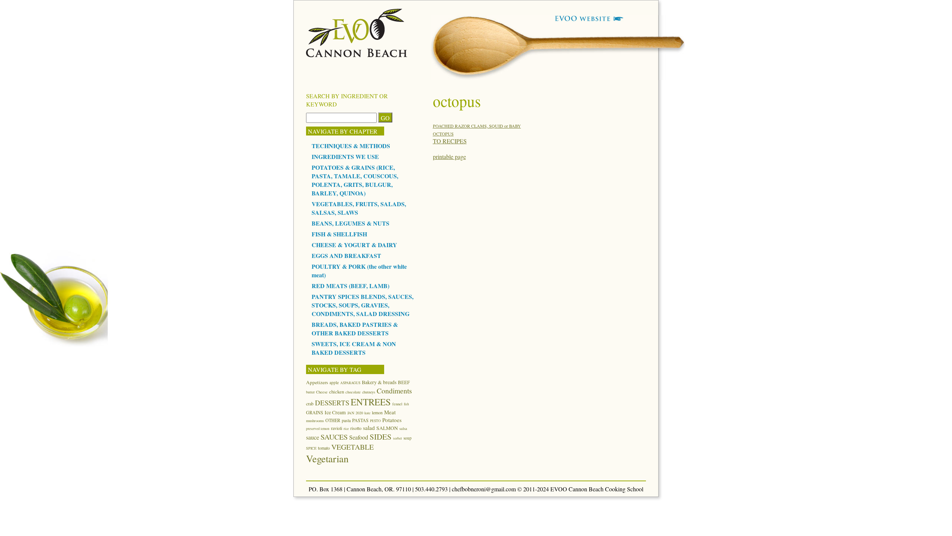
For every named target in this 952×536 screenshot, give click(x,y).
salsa (403, 428)
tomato (324, 448)
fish (406, 404)
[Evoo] (357, 55)
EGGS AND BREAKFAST (346, 255)
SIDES (381, 436)
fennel (397, 403)
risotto (355, 428)
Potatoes (392, 420)
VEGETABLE (352, 447)
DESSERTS (332, 402)
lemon (377, 412)
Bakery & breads (379, 382)
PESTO (375, 420)
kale (367, 413)
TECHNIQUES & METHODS (351, 145)
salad (369, 427)
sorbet (397, 438)
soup (407, 438)
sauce (312, 437)
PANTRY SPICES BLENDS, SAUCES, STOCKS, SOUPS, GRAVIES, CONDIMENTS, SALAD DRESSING (363, 305)
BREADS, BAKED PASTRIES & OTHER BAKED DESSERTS (355, 328)
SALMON (387, 428)
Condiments (394, 391)
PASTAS (360, 420)
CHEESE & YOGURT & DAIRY (354, 244)
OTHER (332, 420)
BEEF (404, 382)
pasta (346, 420)
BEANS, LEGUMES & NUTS (350, 223)
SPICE (311, 448)
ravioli (336, 428)
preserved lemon (317, 428)
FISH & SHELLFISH (339, 234)
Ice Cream (335, 412)
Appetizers (317, 382)
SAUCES (334, 437)
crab (309, 403)
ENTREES (371, 402)
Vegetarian (327, 458)
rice (346, 428)
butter (310, 392)
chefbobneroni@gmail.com (484, 489)
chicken (336, 391)
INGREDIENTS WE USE (345, 156)
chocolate (353, 392)
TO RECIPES (450, 141)
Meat (390, 412)
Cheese (322, 392)
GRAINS (314, 412)
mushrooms (315, 420)
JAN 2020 (355, 412)
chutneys (368, 392)
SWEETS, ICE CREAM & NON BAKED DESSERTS (354, 348)
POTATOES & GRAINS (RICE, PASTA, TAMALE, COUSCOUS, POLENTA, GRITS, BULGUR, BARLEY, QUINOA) (355, 180)
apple (334, 382)
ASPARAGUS (350, 382)
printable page (449, 156)
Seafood (358, 437)
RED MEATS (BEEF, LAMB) (350, 285)
